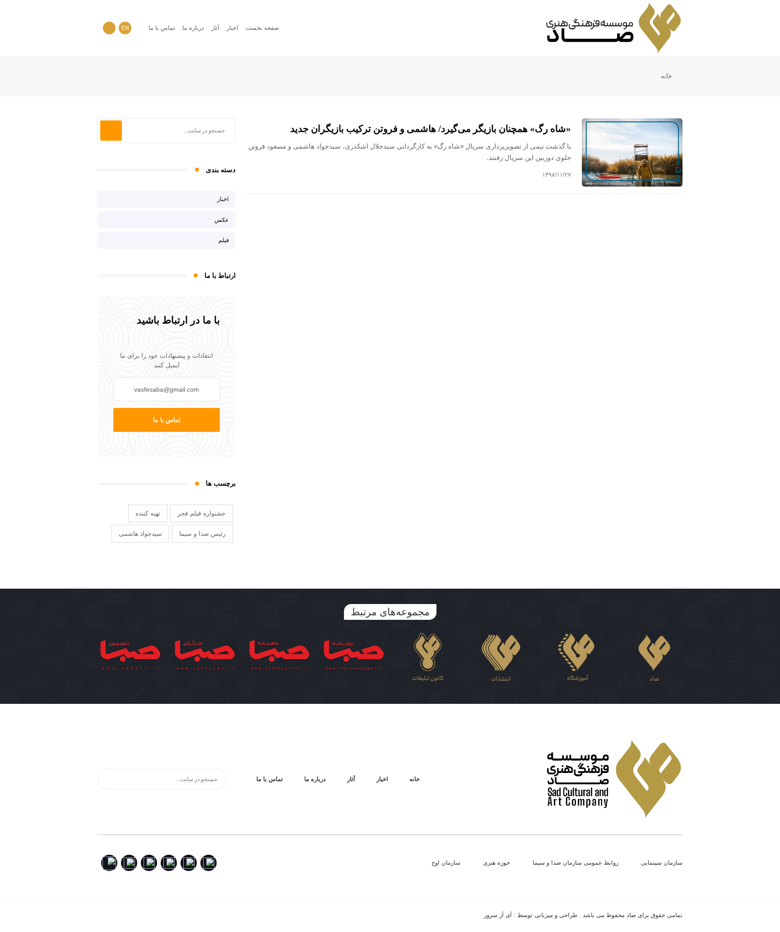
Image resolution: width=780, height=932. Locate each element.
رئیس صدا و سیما (202, 533)
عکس (221, 219)
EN (125, 28)
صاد (631, 915)
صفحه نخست (262, 27)
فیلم (223, 240)
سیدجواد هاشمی (140, 533)
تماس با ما (162, 27)
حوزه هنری (496, 862)
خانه (667, 76)
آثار (215, 27)
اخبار (232, 27)
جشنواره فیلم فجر (201, 513)
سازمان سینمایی (661, 862)
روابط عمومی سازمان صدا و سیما (575, 862)
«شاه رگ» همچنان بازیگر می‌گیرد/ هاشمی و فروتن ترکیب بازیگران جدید (430, 128)
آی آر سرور (498, 915)
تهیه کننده (147, 513)
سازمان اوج (446, 862)
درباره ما (193, 27)
